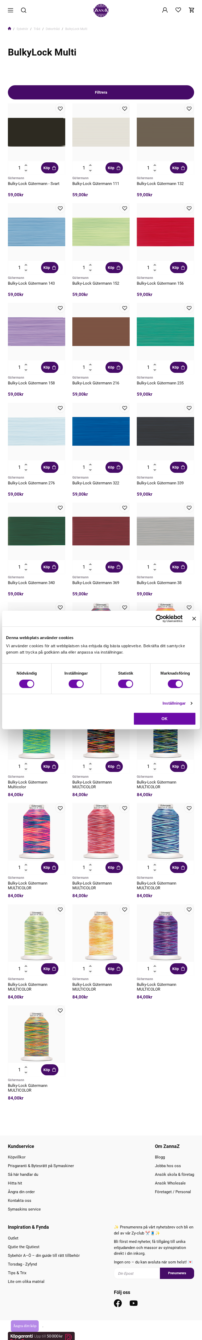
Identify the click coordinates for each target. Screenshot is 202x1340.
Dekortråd (53, 29)
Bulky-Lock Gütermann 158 (31, 383)
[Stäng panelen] (194, 618)
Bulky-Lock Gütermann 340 (31, 582)
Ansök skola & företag (174, 1174)
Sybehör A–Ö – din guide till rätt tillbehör (44, 1255)
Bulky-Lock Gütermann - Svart (33, 183)
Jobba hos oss (168, 1165)
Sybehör (22, 29)
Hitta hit (15, 1183)
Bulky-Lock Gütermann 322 (95, 483)
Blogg (160, 1157)
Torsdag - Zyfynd (22, 1264)
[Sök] (23, 11)
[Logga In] (165, 10)
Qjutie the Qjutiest (23, 1246)
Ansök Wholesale (170, 1183)
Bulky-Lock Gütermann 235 (160, 383)
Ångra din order (21, 1192)
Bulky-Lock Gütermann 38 (159, 582)
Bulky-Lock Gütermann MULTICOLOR (92, 784)
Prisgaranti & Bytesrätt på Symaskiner (41, 1165)
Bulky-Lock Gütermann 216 (95, 383)
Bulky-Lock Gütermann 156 (160, 283)
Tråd (37, 29)
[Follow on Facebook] (118, 1303)
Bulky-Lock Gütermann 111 (95, 183)
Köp (46, 168)
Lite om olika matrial (26, 1281)
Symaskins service (24, 1209)
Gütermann (16, 178)
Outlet (13, 1238)
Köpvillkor (17, 1157)
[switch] (76, 684)
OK (164, 718)
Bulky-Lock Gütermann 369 (95, 582)
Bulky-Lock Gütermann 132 (160, 183)
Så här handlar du (23, 1174)
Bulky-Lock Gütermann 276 (31, 483)
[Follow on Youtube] (134, 1303)
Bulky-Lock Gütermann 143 (31, 283)
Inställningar (174, 703)
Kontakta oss (19, 1200)
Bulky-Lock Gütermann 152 (95, 283)
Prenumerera (177, 1273)
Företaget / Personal (173, 1192)
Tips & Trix (17, 1273)
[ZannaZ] (101, 10)
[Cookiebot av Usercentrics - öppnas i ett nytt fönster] (160, 619)
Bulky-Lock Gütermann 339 (160, 483)
